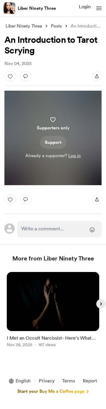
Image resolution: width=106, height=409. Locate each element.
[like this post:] (10, 76)
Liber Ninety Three (37, 8)
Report (90, 381)
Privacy (46, 381)
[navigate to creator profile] (9, 8)
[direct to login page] (59, 229)
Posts (56, 26)
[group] (53, 313)
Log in (74, 155)
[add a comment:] (26, 76)
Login (85, 6)
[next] (101, 304)
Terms (68, 381)
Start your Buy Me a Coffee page (51, 391)
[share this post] (97, 76)
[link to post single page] (53, 310)
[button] (98, 8)
